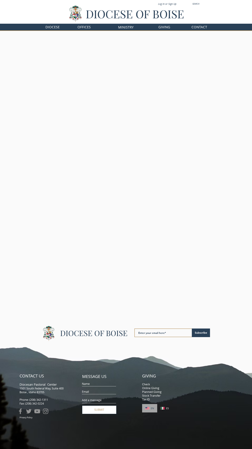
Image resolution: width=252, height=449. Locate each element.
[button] (84, 27)
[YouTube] (37, 411)
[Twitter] (28, 411)
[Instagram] (45, 411)
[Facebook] (20, 411)
